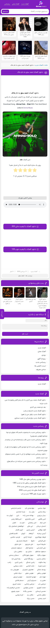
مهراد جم (43, 577)
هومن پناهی (41, 573)
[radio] (34, 171)
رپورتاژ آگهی (41, 359)
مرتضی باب (42, 584)
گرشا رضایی (19, 595)
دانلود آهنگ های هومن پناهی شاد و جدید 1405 (29, 483)
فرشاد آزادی (28, 537)
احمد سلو (24, 93)
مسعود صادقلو (40, 551)
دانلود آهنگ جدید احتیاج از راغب (34, 411)
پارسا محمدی (20, 512)
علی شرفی (18, 544)
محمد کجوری (41, 588)
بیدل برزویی (41, 515)
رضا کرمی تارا (16, 559)
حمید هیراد (42, 566)
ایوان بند (10, 515)
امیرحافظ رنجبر (16, 519)
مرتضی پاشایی (29, 584)
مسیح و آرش (31, 580)
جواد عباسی (42, 508)
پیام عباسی (42, 512)
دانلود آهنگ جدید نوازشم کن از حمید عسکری (30, 418)
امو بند (22, 523)
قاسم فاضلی (13, 533)
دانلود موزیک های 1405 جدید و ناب (33, 494)
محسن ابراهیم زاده (13, 588)
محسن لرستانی (41, 591)
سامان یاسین (41, 559)
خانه (46, 65)
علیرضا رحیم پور (21, 541)
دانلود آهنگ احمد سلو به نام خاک (30, 72)
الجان (14, 523)
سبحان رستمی (14, 555)
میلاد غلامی (18, 573)
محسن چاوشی (28, 588)
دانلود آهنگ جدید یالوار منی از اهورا (33, 414)
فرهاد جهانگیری (40, 537)
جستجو (5, 11)
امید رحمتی (42, 598)
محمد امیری (17, 584)
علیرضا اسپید (41, 544)
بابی (17, 515)
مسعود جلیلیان (16, 548)
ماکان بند (30, 595)
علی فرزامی (42, 541)
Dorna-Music (28, 108)
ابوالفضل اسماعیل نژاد (16, 526)
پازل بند (31, 512)
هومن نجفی (29, 573)
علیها (33, 541)
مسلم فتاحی (19, 580)
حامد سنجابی (18, 566)
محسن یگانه (27, 591)
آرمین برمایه (41, 533)
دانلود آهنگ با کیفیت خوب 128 (24, 249)
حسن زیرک (30, 598)
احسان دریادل (41, 526)
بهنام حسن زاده (28, 515)
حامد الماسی (30, 566)
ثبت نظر (25, 334)
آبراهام (31, 533)
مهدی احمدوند (31, 577)
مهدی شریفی (17, 577)
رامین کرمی (18, 562)
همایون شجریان (27, 570)
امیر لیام (43, 523)
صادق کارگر (29, 548)
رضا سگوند (42, 562)
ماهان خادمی (41, 595)
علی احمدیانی (41, 548)
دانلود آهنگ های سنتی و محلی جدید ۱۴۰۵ (31, 487)
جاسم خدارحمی (16, 508)
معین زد (43, 580)
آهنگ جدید (24, 4)
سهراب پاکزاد (41, 555)
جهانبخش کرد (29, 508)
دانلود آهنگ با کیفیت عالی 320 (24, 226)
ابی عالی (30, 526)
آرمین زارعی (30, 530)
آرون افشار (19, 530)
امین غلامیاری (30, 519)
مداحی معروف (41, 369)
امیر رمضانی (32, 523)
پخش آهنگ (24, 612)
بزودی (44, 355)
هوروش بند (14, 570)
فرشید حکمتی (15, 537)
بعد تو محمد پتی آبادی (38, 407)
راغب (9, 562)
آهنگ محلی (15, 4)
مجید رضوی (15, 591)
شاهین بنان (18, 551)
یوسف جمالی (41, 570)
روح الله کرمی (28, 559)
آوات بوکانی (42, 530)
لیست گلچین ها (40, 366)
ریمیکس (7, 4)
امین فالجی (42, 519)
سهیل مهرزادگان (27, 555)
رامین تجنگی (30, 562)
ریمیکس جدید (41, 362)
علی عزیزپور (29, 544)
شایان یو (29, 551)
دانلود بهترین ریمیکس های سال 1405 (32, 479)
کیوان (23, 533)
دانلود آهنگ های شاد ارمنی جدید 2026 (32, 490)
